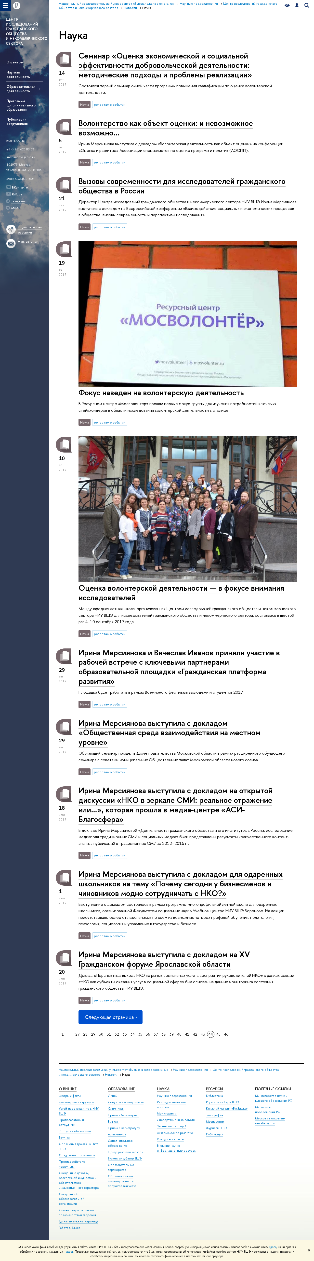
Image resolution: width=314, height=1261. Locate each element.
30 (101, 1034)
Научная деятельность (18, 74)
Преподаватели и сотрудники (71, 1122)
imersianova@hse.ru (20, 157)
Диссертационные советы (176, 1120)
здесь (272, 1247)
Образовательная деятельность (20, 88)
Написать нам (28, 241)
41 (187, 1034)
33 (124, 1034)
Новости (111, 1074)
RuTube (17, 194)
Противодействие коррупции (72, 1164)
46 (226, 1034)
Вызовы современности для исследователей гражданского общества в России (182, 186)
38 (163, 1034)
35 (140, 1034)
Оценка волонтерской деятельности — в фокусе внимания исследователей (181, 592)
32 (117, 1034)
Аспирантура (117, 1134)
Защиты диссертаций (171, 1126)
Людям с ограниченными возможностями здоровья (77, 1212)
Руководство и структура (76, 1102)
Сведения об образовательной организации (71, 1199)
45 (218, 1034)
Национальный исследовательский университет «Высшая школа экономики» (113, 1070)
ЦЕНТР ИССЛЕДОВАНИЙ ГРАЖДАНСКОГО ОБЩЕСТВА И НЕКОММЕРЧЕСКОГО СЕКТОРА (26, 31)
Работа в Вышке (69, 1228)
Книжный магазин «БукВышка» (227, 1108)
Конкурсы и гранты (170, 1139)
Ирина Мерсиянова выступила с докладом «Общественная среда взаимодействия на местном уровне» (169, 733)
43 (203, 1034)
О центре (14, 62)
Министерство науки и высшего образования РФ (273, 1098)
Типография (214, 1115)
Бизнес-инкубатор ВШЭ (125, 1158)
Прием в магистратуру (124, 1128)
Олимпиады (116, 1108)
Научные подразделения (190, 1070)
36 (148, 1034)
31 (109, 1034)
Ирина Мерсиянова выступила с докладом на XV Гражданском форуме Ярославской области (164, 959)
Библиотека (214, 1096)
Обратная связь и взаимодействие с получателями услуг (122, 1181)
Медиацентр (215, 1121)
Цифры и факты (70, 1096)
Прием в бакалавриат (123, 1115)
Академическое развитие (175, 1133)
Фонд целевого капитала (77, 1155)
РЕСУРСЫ (214, 1088)
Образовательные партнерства (121, 1167)
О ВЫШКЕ (68, 1088)
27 (77, 1034)
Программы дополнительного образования (21, 105)
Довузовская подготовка (126, 1102)
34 (132, 1034)
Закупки (64, 1137)
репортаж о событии (109, 104)
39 (171, 1034)
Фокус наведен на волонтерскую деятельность (161, 392)
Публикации (214, 1134)
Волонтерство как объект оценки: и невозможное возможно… (165, 127)
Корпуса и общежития (75, 1131)
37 (156, 1034)
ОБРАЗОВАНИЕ (121, 1088)
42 (195, 1034)
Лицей (113, 1096)
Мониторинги (167, 1113)
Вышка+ (113, 1121)
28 (85, 1034)
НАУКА (163, 1088)
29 (93, 1034)
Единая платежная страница (78, 1221)
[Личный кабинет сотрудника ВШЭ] (297, 5)
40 (179, 1034)
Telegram (18, 201)
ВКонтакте (20, 187)
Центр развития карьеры (126, 1152)
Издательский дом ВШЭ (222, 1102)
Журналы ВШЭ (216, 1128)
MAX (14, 207)
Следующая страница (109, 1017)
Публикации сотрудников (17, 121)
